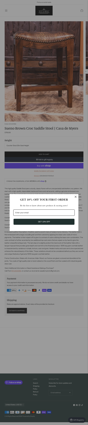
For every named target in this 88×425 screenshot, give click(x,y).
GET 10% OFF (44, 222)
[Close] (75, 197)
